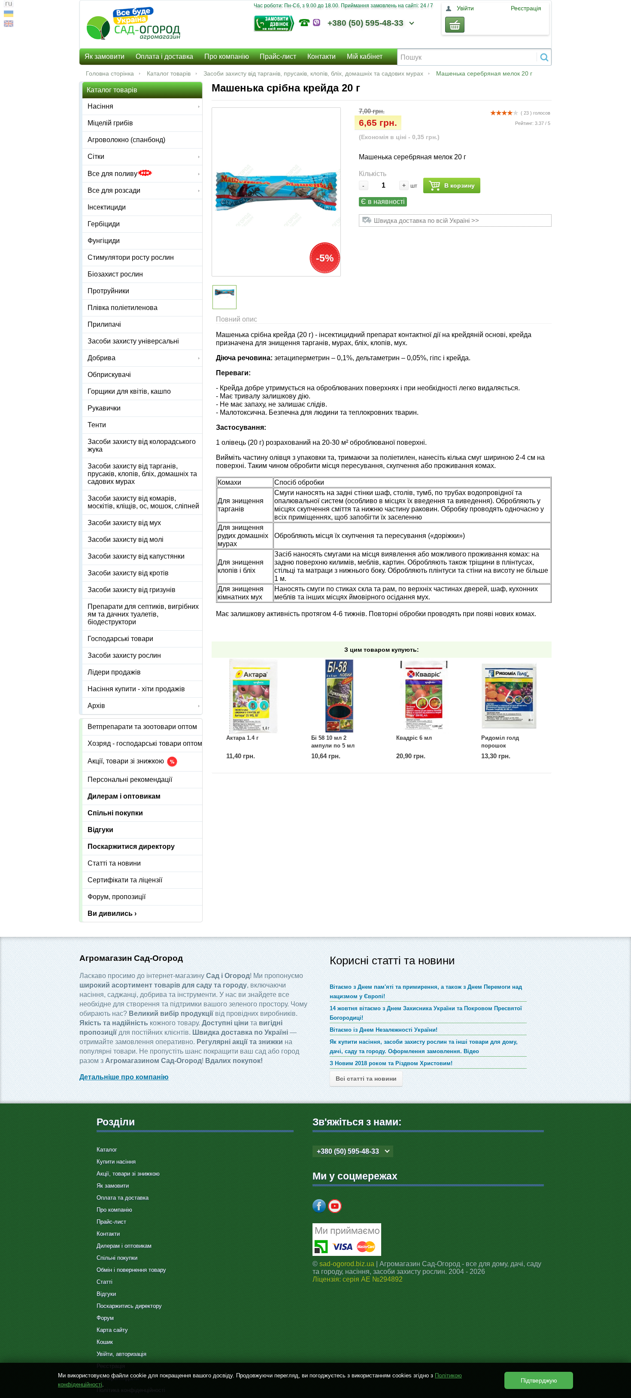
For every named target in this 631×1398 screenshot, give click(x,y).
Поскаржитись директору (129, 1306)
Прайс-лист (278, 56)
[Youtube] (335, 1206)
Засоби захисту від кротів (128, 573)
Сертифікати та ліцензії (125, 880)
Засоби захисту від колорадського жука (142, 445)
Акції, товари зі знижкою (127, 761)
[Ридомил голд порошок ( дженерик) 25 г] (509, 696)
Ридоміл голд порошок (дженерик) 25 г (502, 746)
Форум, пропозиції (117, 896)
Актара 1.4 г (242, 738)
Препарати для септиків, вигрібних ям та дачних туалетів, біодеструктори (143, 614)
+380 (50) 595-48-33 (365, 22)
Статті (104, 1282)
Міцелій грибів (110, 123)
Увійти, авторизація (121, 1354)
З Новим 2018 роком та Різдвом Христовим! (391, 1063)
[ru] (8, 5)
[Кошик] (454, 25)
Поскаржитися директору (131, 846)
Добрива (101, 358)
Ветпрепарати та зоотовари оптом (142, 726)
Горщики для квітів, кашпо (129, 391)
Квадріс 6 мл (414, 738)
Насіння (100, 106)
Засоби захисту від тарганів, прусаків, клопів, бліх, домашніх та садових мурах (313, 73)
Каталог (107, 1149)
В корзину (459, 185)
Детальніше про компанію (124, 1077)
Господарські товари (120, 638)
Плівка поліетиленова (123, 307)
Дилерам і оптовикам (124, 796)
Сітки (96, 156)
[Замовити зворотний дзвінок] (276, 22)
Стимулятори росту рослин (131, 257)
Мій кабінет (364, 56)
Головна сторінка (110, 73)
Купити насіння (116, 1161)
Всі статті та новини (366, 1078)
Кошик (105, 1342)
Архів (96, 705)
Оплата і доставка (164, 56)
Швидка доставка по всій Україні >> (426, 220)
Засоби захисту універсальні (133, 341)
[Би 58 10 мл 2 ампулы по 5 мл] (339, 696)
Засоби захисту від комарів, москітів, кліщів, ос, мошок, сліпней (143, 502)
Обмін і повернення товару (131, 1270)
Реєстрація (526, 8)
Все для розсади (114, 190)
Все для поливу (112, 173)
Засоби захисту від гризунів (132, 589)
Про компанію (226, 56)
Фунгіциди (104, 240)
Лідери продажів (114, 672)
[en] (8, 25)
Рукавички (104, 408)
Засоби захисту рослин (124, 655)
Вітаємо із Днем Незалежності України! (383, 1030)
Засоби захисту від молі (126, 539)
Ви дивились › (112, 913)
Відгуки (100, 829)
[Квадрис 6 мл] (424, 696)
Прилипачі (104, 324)
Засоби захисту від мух (124, 522)
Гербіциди (104, 224)
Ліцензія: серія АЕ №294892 (357, 1279)
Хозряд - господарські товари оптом (145, 743)
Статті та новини (114, 863)
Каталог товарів (169, 73)
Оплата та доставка (123, 1197)
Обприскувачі (109, 374)
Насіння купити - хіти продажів (136, 689)
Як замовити (104, 56)
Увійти (465, 8)
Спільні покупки (115, 813)
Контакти (321, 56)
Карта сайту (112, 1330)
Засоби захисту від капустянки (136, 556)
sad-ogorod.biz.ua (346, 1263)
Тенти (97, 425)
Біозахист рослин (115, 274)
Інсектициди (107, 207)
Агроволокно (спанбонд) (126, 139)
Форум (105, 1318)
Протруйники (108, 291)
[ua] (8, 15)
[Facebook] (319, 1206)
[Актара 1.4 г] (254, 696)
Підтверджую (539, 1380)
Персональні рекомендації (130, 779)
